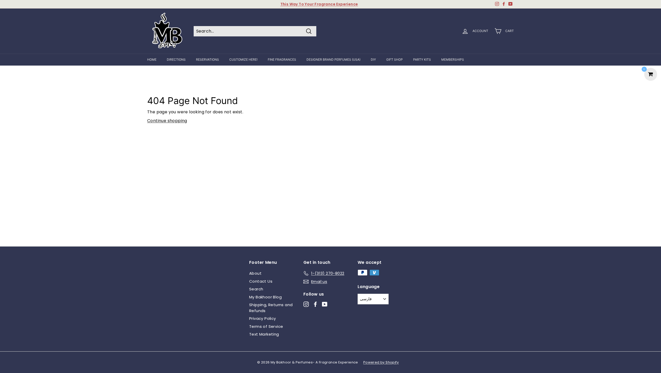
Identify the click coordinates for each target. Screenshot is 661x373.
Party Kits (422, 59)
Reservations (207, 59)
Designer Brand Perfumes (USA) (333, 59)
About (255, 273)
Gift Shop (394, 59)
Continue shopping (167, 121)
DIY (373, 59)
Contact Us (260, 281)
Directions (176, 59)
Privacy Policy (262, 318)
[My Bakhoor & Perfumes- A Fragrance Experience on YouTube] (324, 304)
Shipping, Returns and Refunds (271, 307)
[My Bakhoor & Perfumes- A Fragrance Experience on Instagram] (306, 304)
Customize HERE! (243, 59)
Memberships (452, 59)
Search (256, 289)
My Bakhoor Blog (265, 297)
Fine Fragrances (282, 59)
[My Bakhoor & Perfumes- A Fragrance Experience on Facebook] (315, 304)
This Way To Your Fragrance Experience (319, 4)
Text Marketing (264, 334)
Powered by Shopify (381, 362)
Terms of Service (266, 326)
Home (151, 59)
